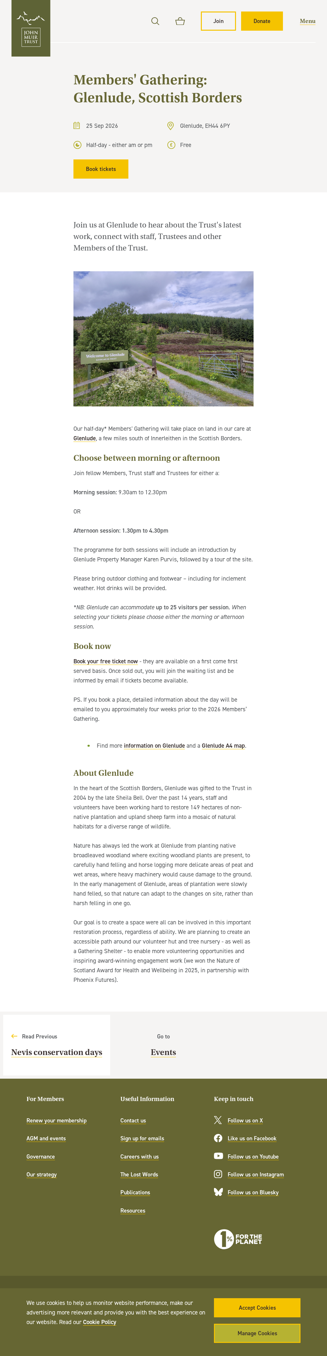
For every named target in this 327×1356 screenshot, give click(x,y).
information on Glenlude (154, 745)
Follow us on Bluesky (253, 1192)
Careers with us (139, 1156)
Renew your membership (57, 1120)
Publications (135, 1192)
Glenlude (84, 438)
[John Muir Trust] (30, 28)
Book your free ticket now (105, 661)
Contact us (133, 1120)
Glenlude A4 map (223, 745)
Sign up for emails (142, 1138)
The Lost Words (139, 1174)
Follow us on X (245, 1120)
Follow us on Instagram (256, 1174)
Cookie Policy (99, 1322)
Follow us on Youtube (253, 1156)
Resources (132, 1210)
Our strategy (42, 1174)
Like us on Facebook (252, 1138)
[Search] (155, 21)
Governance (41, 1156)
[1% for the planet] (238, 1239)
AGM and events (46, 1138)
